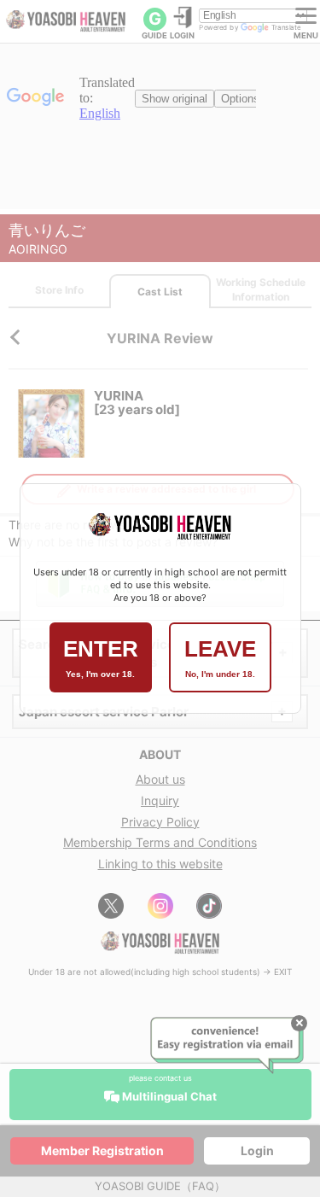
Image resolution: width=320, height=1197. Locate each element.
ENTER (100, 657)
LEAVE (220, 657)
